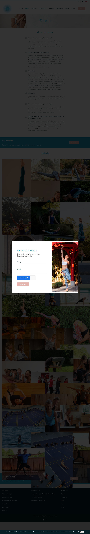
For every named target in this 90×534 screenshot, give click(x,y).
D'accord (82, 531)
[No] (88, 532)
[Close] (76, 243)
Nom (19, 262)
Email (19, 269)
